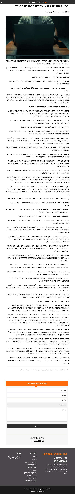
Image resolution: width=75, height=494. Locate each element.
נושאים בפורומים (31, 468)
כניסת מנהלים (32, 470)
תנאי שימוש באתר (30, 481)
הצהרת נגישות (32, 478)
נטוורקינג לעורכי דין (30, 473)
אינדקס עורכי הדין (30, 462)
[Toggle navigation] (73, 2)
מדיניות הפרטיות (31, 476)
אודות (34, 457)
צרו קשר (33, 460)
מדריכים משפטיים (31, 465)
